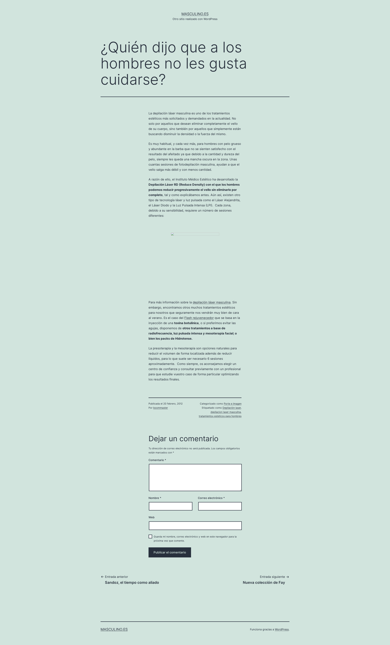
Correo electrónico (211, 498)
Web (151, 517)
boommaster (160, 407)
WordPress (282, 629)
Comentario (157, 460)
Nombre (155, 498)
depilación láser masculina (211, 302)
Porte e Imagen (232, 403)
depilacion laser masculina (226, 412)
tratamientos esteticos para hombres (220, 416)
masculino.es (195, 14)
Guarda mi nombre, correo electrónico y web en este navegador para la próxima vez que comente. (195, 538)
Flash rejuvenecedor (199, 318)
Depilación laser (232, 407)
